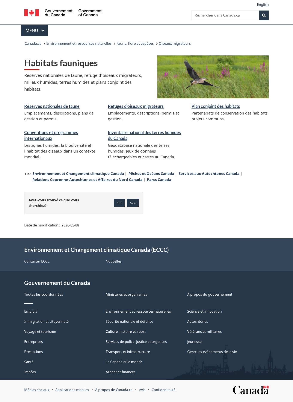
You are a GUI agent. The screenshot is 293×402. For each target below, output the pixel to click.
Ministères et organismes (126, 294)
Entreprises (33, 341)
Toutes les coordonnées (43, 294)
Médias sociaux (36, 389)
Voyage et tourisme (40, 331)
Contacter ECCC (37, 261)
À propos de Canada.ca (114, 389)
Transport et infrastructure (128, 351)
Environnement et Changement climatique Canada (78, 173)
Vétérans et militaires (204, 331)
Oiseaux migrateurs (175, 43)
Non (133, 203)
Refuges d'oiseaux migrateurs (136, 106)
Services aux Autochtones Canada (209, 173)
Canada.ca (33, 43)
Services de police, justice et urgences (136, 341)
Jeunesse (194, 341)
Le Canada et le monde (124, 361)
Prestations (33, 351)
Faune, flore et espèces (135, 43)
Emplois (30, 311)
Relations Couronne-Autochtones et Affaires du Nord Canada (87, 179)
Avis (142, 389)
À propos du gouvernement (209, 294)
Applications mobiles (72, 389)
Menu (37, 30)
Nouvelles (114, 261)
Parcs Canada (159, 179)
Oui (119, 203)
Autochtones (197, 321)
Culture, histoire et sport (126, 331)
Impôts (30, 372)
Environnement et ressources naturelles (79, 43)
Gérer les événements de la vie (212, 351)
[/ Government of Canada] (62, 13)
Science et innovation (204, 311)
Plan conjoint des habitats (216, 106)
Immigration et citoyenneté (46, 321)
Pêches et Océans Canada (151, 173)
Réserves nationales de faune (52, 106)
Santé (28, 361)
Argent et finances (121, 372)
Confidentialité (163, 389)
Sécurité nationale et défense (129, 321)
